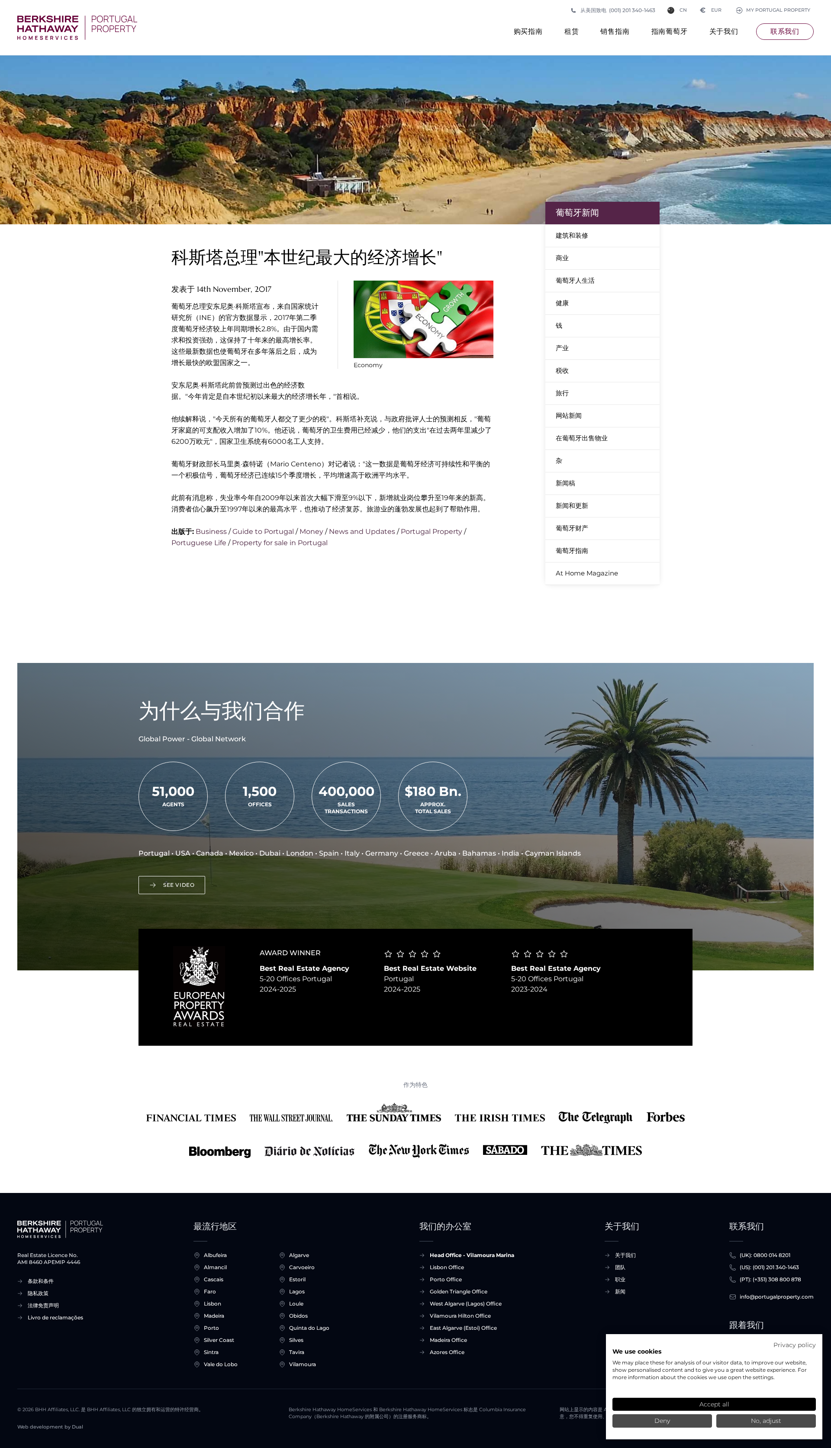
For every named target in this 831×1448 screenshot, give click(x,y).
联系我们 (784, 31)
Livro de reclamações (55, 1317)
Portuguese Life (198, 543)
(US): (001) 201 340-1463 (769, 1267)
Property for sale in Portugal (280, 543)
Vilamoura (302, 1364)
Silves (296, 1340)
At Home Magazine (587, 573)
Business (211, 531)
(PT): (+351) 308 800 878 (770, 1279)
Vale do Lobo (221, 1364)
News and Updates (362, 531)
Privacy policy (794, 1344)
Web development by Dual (50, 1427)
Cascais (213, 1279)
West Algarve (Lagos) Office (466, 1303)
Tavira (296, 1352)
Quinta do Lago (309, 1328)
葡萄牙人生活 (575, 280)
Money (311, 531)
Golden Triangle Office (458, 1291)
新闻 (620, 1291)
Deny (662, 1420)
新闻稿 (565, 483)
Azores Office (447, 1352)
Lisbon (212, 1303)
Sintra (211, 1352)
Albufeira (215, 1255)
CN (683, 10)
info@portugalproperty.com (777, 1296)
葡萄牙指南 (572, 550)
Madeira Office (448, 1340)
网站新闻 (569, 415)
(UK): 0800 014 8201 (765, 1255)
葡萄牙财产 (572, 528)
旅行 (562, 393)
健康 (562, 303)
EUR (711, 10)
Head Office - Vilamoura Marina (472, 1255)
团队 (620, 1267)
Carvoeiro (302, 1267)
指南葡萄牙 (669, 31)
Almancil (215, 1267)
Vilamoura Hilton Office (460, 1315)
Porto (211, 1328)
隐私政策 (38, 1293)
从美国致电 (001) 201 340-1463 (617, 10)
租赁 (571, 31)
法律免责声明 (43, 1305)
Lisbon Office (447, 1267)
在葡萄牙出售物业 (582, 438)
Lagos (297, 1291)
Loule (296, 1303)
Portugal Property (431, 531)
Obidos (298, 1315)
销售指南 (614, 31)
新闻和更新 (572, 505)
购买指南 (528, 31)
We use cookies (636, 1351)
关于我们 (723, 31)
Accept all (714, 1404)
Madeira (214, 1315)
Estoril (297, 1279)
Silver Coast (219, 1340)
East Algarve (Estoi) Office (463, 1328)
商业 (562, 258)
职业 (620, 1279)
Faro (210, 1291)
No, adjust (766, 1420)
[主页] (77, 28)
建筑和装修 (572, 235)
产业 (562, 348)
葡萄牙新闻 (577, 212)
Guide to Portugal (263, 531)
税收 (562, 370)
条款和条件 (41, 1281)
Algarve (299, 1255)
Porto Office (446, 1279)
